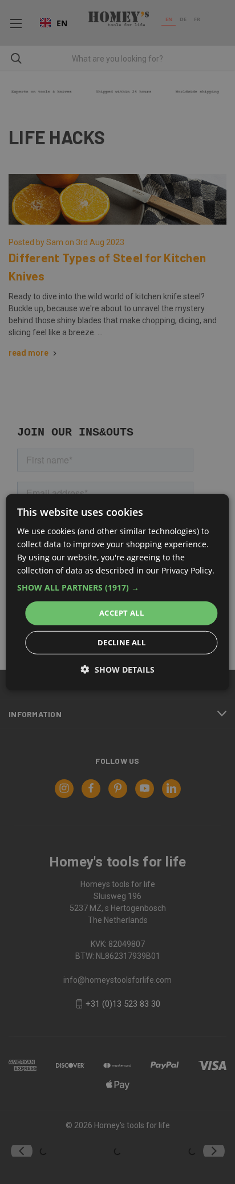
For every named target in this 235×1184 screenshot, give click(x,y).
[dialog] (117, 592)
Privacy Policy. (187, 570)
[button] (117, 588)
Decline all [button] (121, 642)
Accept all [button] (121, 613)
